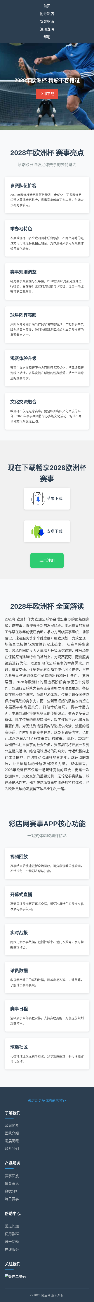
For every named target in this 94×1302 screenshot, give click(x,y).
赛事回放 (12, 1176)
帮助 (47, 37)
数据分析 (12, 1191)
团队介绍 (12, 1133)
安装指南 (47, 21)
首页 (47, 6)
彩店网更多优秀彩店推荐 (47, 1100)
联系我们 (12, 1149)
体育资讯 (12, 1183)
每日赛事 (12, 1199)
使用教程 (12, 1234)
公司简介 (12, 1125)
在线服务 (12, 1249)
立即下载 (47, 94)
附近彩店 (47, 14)
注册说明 (47, 29)
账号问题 (12, 1242)
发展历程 (12, 1141)
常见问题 (12, 1226)
